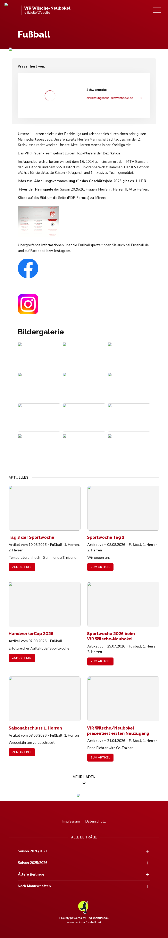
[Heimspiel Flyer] (84, 221)
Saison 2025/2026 (32, 862)
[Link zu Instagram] (84, 304)
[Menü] (157, 10)
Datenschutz (95, 821)
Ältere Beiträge (31, 874)
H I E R (141, 181)
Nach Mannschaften (34, 886)
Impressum (71, 821)
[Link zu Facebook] (84, 273)
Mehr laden (84, 777)
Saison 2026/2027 (32, 851)
